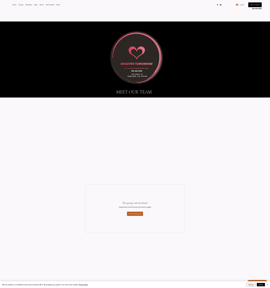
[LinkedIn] (221, 5)
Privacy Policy (83, 285)
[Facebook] (217, 5)
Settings (251, 285)
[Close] (267, 284)
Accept (261, 285)
